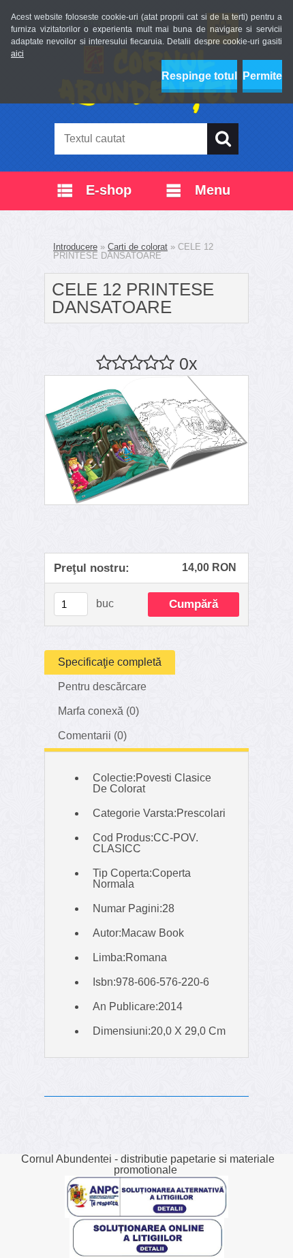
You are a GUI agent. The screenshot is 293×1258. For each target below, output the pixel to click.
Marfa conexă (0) (98, 711)
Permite (262, 76)
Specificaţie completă (109, 662)
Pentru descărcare (102, 686)
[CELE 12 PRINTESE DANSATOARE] (146, 381)
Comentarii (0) (92, 735)
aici (17, 54)
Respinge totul (199, 76)
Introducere (75, 247)
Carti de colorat (138, 247)
